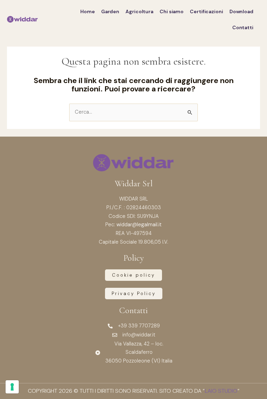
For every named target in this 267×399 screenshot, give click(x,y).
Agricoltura (139, 11)
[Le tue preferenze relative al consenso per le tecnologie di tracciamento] (12, 386)
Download (241, 11)
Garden (110, 11)
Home (87, 11)
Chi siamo (172, 11)
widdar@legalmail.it (139, 224)
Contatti (242, 27)
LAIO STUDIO (221, 390)
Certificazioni (206, 11)
